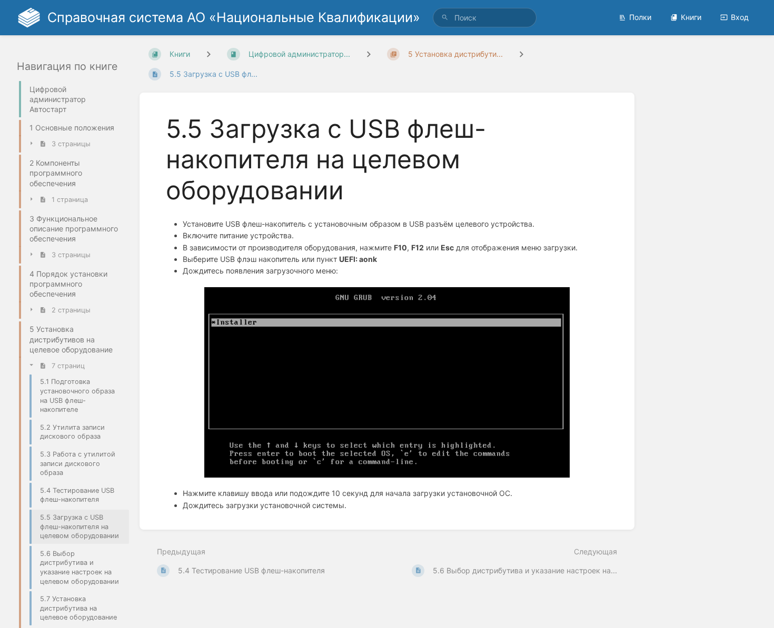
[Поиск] (445, 17)
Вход (740, 17)
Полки (640, 17)
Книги (691, 17)
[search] (485, 17)
